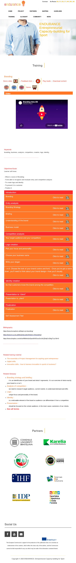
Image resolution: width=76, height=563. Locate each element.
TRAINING (11, 17)
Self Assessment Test (14, 315)
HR (68, 1)
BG (71, 1)
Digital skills (11, 361)
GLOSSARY (24, 17)
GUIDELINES (58, 11)
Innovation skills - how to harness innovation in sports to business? (31, 364)
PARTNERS (33, 11)
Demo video (8, 81)
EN (57, 1)
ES (62, 1)
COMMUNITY (37, 17)
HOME (10, 11)
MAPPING (45, 11)
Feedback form (26, 81)
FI (60, 1)
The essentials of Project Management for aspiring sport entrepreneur (32, 358)
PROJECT (21, 11)
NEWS (49, 17)
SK (74, 1)
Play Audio (46, 81)
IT (65, 1)
